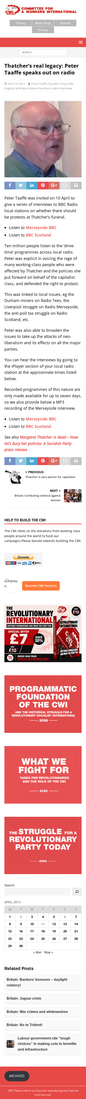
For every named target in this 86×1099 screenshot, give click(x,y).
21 (76, 931)
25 (43, 939)
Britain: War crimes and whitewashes (37, 1012)
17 (32, 931)
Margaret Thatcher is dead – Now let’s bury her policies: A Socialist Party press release (41, 443)
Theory (21, 23)
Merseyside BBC (41, 227)
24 (32, 939)
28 (76, 939)
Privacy (43, 30)
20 (65, 931)
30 (21, 946)
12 (54, 924)
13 (65, 924)
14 (76, 924)
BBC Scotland (38, 235)
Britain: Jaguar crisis (24, 998)
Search (9, 885)
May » (48, 952)
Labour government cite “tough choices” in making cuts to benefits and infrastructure (47, 1043)
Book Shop (43, 23)
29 (10, 946)
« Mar (37, 952)
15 (10, 931)
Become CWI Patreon (41, 586)
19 (54, 931)
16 (21, 931)
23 (21, 939)
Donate (65, 23)
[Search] (77, 891)
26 (54, 939)
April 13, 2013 (16, 84)
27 (65, 939)
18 (43, 931)
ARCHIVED (16, 1076)
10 (32, 924)
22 (10, 939)
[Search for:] (43, 52)
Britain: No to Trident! (24, 1025)
